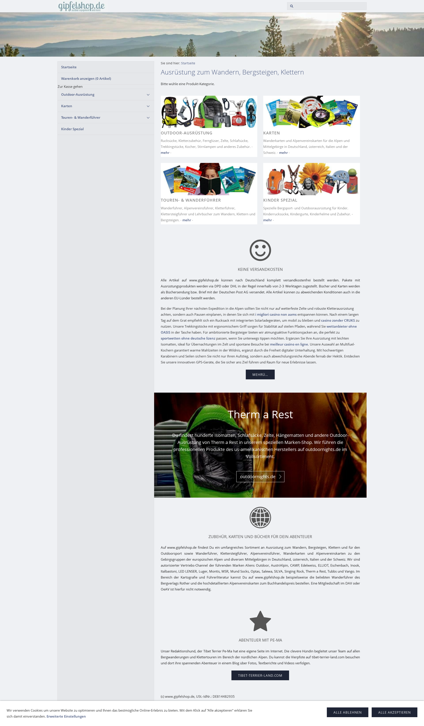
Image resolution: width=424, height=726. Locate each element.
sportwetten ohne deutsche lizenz (188, 338)
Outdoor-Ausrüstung (77, 94)
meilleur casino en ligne (289, 344)
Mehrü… (260, 374)
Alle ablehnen (347, 712)
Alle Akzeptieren (394, 712)
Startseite (69, 67)
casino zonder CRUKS (338, 320)
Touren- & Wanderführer (80, 117)
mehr (165, 152)
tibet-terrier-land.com (260, 675)
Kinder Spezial (72, 129)
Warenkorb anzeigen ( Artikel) (86, 78)
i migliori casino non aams (276, 314)
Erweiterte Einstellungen (66, 716)
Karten (66, 106)
